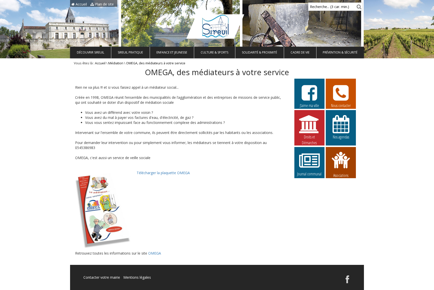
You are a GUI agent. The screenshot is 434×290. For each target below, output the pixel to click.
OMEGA (154, 253)
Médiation (115, 63)
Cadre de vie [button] (300, 52)
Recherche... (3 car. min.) (329, 6)
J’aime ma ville (309, 105)
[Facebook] (347, 281)
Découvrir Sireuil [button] (90, 52)
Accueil (81, 4)
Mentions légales (137, 277)
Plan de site (104, 4)
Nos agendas (341, 137)
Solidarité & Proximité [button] (259, 52)
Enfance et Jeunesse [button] (171, 52)
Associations (340, 175)
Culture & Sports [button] (214, 52)
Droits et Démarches (309, 137)
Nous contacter (341, 105)
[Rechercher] (358, 7)
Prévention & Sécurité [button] (340, 52)
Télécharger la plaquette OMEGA (163, 172)
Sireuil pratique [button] (130, 52)
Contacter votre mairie (101, 277)
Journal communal (309, 174)
